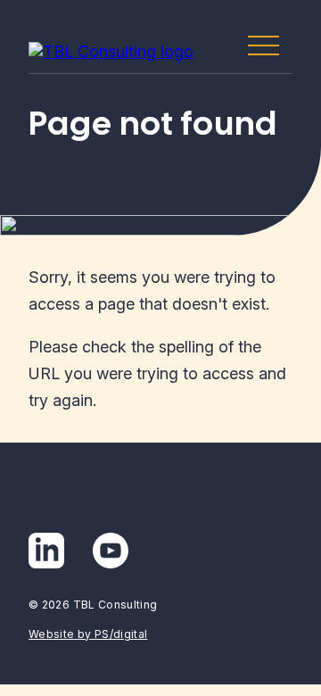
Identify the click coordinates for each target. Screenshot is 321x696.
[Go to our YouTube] (110, 550)
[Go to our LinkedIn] (46, 550)
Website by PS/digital (88, 634)
